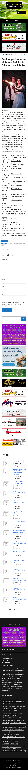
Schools (15, 741)
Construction (21, 706)
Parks (13, 732)
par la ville (16, 243)
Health (6, 722)
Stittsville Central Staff (9, 68)
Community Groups (9, 706)
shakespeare (22, 243)
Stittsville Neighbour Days (18, 561)
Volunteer (6, 750)
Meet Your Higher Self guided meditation (19, 552)
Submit (8, 761)
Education (17, 708)
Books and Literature (9, 701)
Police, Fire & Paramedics (10, 736)
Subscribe (16, 761)
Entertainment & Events (14, 241)
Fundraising (17, 718)
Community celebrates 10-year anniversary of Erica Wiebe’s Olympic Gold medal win (13, 688)
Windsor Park (10, 213)
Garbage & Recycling (9, 720)
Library (12, 725)
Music (5, 729)
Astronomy (12, 699)
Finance (6, 715)
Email (4, 287)
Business (20, 701)
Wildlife (15, 750)
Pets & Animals (7, 734)
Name (4, 279)
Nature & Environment (16, 729)
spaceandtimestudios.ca (9, 649)
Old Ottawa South (20, 213)
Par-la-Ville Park (16, 189)
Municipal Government (9, 727)
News (6, 732)
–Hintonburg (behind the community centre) (12, 202)
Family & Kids (17, 713)
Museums (21, 727)
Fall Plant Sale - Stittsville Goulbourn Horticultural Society (18, 502)
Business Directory (7, 658)
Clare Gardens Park (17, 177)
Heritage (14, 722)
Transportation (15, 748)
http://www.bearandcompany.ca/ (13, 152)
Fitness (13, 715)
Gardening (20, 720)
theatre (3, 245)
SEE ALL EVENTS (14, 609)
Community (7, 703)
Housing (22, 722)
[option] (15, 54)
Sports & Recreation (18, 746)
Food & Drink (7, 718)
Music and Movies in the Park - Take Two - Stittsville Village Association (19, 471)
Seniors (14, 743)
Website (4, 294)
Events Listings (6, 662)
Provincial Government (9, 739)
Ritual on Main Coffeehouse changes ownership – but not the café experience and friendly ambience (13, 682)
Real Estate (6, 741)
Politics (21, 736)
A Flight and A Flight (18, 461)
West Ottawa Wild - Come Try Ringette (18, 482)
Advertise (8, 763)
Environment (7, 713)
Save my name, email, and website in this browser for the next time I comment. (13, 304)
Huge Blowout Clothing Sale (19, 512)
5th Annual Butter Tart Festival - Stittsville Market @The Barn (18, 532)
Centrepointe (5, 170)
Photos (17, 734)
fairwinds (10, 243)
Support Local (5, 660)
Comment (5, 259)
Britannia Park (15, 161)
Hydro (5, 725)
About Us (13, 765)
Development (7, 708)
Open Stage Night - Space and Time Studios (19, 492)
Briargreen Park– (16, 168)
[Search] (23, 319)
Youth (22, 750)
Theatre (6, 748)
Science (6, 743)
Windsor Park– (15, 174)
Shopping (6, 746)
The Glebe (18, 155)
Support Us (17, 763)
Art (5, 699)
